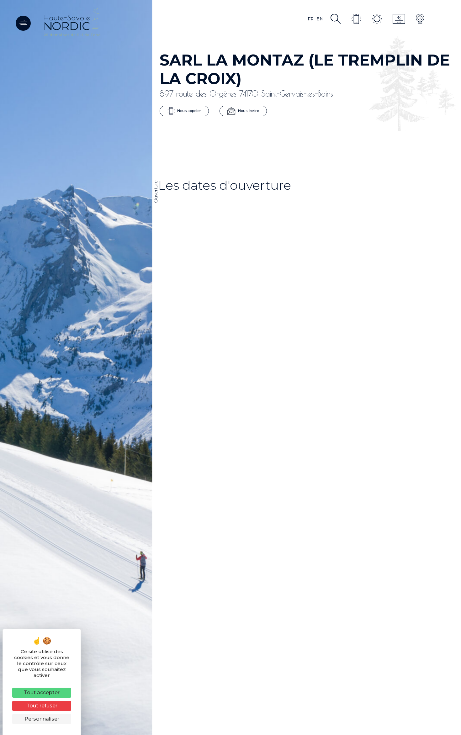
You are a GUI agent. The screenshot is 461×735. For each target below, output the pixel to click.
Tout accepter (42, 692)
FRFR (310, 19)
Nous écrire (248, 110)
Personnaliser (41, 719)
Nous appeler (188, 110)
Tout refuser (41, 706)
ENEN (319, 19)
